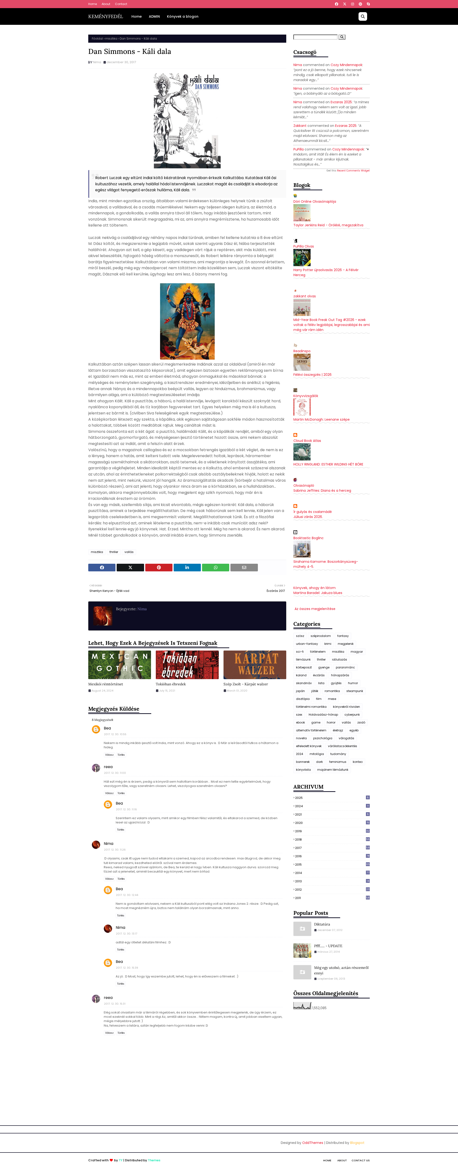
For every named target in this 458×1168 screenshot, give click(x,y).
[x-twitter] (345, 4)
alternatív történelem (311, 730)
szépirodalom (321, 636)
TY (121, 1160)
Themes (154, 1160)
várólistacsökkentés (342, 746)
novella (301, 738)
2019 (332, 831)
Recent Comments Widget (353, 170)
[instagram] (352, 4)
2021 (332, 814)
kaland (301, 675)
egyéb (354, 730)
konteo (358, 762)
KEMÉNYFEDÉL (105, 16)
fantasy (343, 636)
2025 (332, 798)
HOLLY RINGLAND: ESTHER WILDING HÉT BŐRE (328, 464)
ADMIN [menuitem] (154, 16)
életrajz (338, 730)
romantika (332, 691)
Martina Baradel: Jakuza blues (317, 592)
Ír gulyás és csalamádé (312, 511)
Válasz (109, 755)
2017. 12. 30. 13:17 (126, 933)
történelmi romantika (311, 707)
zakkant (300, 125)
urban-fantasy (307, 644)
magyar (357, 652)
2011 (332, 898)
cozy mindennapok (346, 64)
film (319, 699)
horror (331, 722)
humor (353, 683)
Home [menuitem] (136, 16)
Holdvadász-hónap (323, 715)
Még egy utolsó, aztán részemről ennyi (341, 970)
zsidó (361, 722)
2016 (332, 856)
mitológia (317, 754)
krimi (327, 644)
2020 (332, 823)
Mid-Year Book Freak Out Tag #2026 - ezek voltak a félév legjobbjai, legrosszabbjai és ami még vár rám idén (331, 324)
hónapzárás (340, 675)
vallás (129, 552)
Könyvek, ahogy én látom (314, 587)
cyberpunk (352, 715)
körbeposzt (304, 667)
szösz (300, 636)
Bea (107, 728)
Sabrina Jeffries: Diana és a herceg (322, 490)
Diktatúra (322, 924)
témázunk (303, 659)
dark (319, 762)
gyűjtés (336, 683)
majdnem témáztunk (332, 770)
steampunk (354, 691)
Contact (121, 4)
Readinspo (302, 351)
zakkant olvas (304, 296)
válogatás (346, 738)
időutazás (339, 659)
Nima (97, 62)
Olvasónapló (303, 485)
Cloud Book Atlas (307, 440)
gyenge (323, 667)
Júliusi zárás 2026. (308, 516)
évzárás (319, 675)
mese (332, 699)
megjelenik (346, 644)
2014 (332, 873)
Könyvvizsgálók (305, 395)
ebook (300, 722)
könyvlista (303, 770)
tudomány (338, 754)
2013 (332, 881)
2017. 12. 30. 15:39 (127, 968)
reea (108, 767)
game (315, 722)
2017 (332, 848)
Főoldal (97, 38)
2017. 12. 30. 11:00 (115, 773)
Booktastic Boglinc (308, 538)
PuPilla (298, 149)
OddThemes (312, 1142)
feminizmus (337, 762)
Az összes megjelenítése (315, 608)
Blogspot (357, 1142)
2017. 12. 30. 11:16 (126, 809)
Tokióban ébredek (171, 684)
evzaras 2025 (341, 102)
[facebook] (336, 4)
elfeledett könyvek (309, 746)
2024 (299, 754)
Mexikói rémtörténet (105, 684)
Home (92, 4)
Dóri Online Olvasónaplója (314, 201)
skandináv (304, 683)
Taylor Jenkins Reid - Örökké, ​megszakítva (328, 225)
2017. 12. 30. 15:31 (114, 1004)
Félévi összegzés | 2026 (312, 374)
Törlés (121, 755)
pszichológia (322, 738)
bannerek (303, 762)
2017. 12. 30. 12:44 (127, 895)
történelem (318, 652)
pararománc (345, 667)
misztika (111, 38)
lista (321, 683)
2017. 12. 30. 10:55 (115, 734)
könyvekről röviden (346, 707)
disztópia (303, 699)
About (106, 4)
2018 (332, 839)
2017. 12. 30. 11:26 (115, 850)
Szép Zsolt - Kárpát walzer (246, 684)
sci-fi (300, 652)
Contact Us (361, 1160)
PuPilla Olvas (303, 246)
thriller (113, 552)
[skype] (368, 4)
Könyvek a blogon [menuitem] (182, 16)
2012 (332, 889)
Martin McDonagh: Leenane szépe (321, 419)
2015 (332, 864)
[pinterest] (360, 4)
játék (314, 691)
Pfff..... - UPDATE (328, 946)
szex (299, 715)
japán (300, 691)
